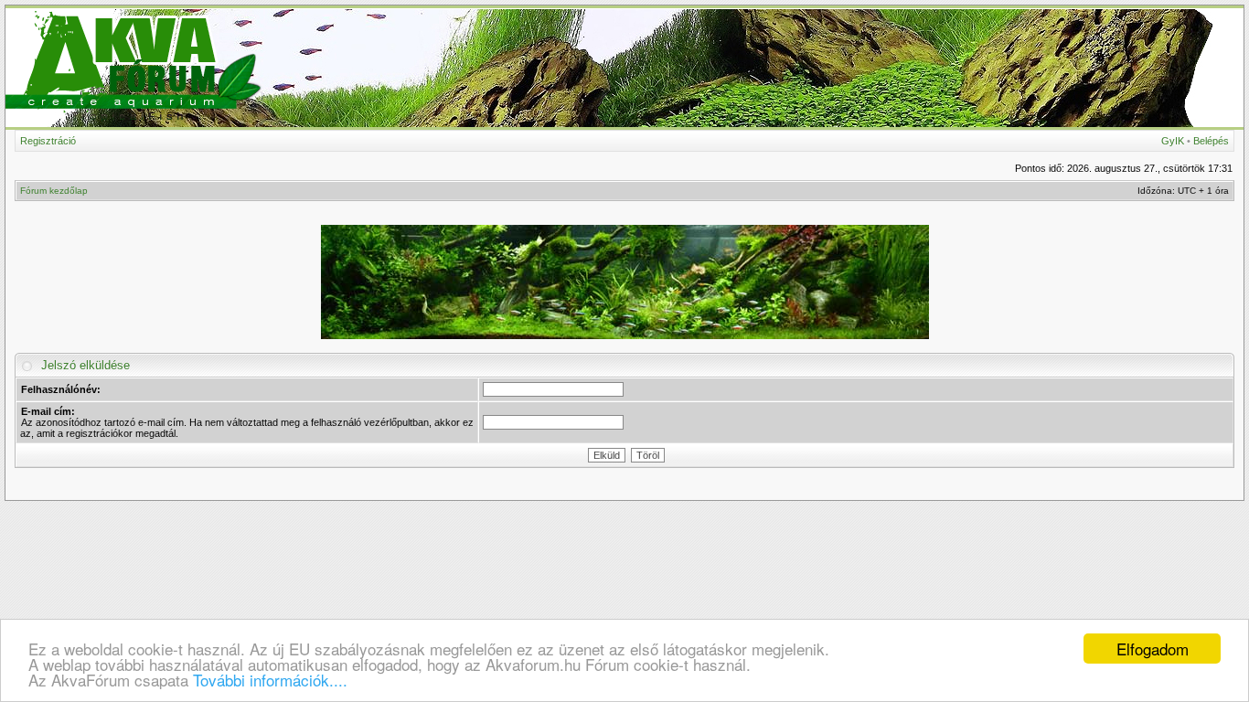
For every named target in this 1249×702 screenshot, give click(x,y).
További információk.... (270, 679)
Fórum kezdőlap (54, 191)
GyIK (1172, 140)
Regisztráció (48, 140)
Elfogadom (1152, 648)
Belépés (1211, 140)
